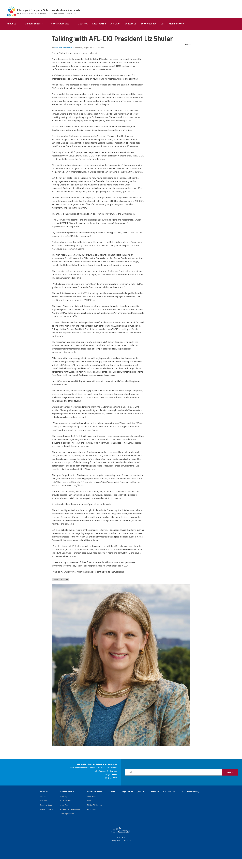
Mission (43, 796)
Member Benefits (34, 23)
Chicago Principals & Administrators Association (50, 10)
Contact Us (130, 23)
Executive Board (46, 805)
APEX (89, 800)
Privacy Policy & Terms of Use (121, 840)
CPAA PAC (83, 23)
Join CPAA (115, 23)
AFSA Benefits (65, 800)
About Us (11, 23)
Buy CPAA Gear (148, 23)
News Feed (91, 796)
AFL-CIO (64, 579)
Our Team (43, 800)
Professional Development (70, 809)
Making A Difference (94, 805)
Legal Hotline (99, 23)
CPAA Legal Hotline (67, 813)
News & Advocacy (60, 23)
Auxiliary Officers (46, 809)
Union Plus (64, 805)
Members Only (176, 23)
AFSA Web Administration (64, 47)
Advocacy (63, 796)
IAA (162, 23)
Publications (91, 809)
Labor (55, 579)
